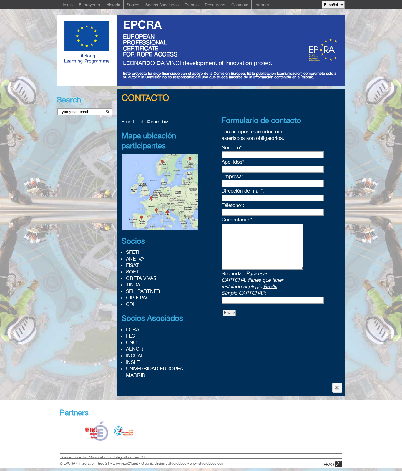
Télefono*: (233, 205)
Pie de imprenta (73, 457)
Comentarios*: (238, 220)
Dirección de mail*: (243, 191)
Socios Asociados (162, 4)
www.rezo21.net (125, 463)
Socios (133, 4)
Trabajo (192, 4)
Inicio (68, 4)
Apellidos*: (234, 162)
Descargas (215, 4)
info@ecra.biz (153, 122)
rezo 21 (332, 464)
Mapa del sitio (100, 457)
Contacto (239, 4)
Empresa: (232, 176)
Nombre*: (232, 147)
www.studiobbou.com (207, 463)
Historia (113, 4)
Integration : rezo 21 (129, 457)
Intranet (262, 4)
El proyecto (89, 4)
